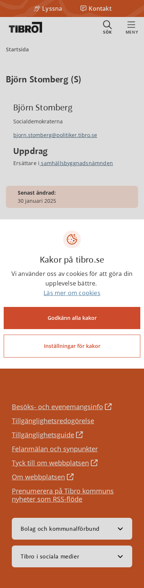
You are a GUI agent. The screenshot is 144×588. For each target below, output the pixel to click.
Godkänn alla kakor (72, 317)
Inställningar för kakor (72, 345)
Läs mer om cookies (72, 293)
